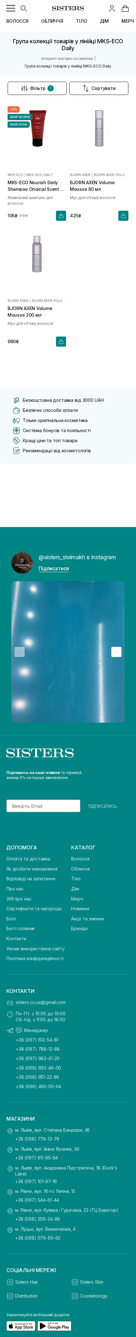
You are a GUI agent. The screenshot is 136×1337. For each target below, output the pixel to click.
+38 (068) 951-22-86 (37, 1077)
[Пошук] (23, 8)
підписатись (102, 806)
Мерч (77, 898)
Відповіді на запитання (30, 878)
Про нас (15, 888)
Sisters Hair (26, 1282)
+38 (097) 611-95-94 (36, 1157)
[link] (125, 8)
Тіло (75, 878)
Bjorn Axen (80, 175)
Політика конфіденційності (35, 958)
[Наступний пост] (116, 652)
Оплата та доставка (28, 858)
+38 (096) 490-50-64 (38, 1086)
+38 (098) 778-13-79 (37, 1138)
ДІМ (104, 21)
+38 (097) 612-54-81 (37, 1039)
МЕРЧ (127, 21)
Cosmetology (93, 1296)
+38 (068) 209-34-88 (37, 1219)
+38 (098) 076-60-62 (37, 1237)
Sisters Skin (91, 1282)
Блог (11, 918)
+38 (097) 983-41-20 (37, 1058)
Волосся (80, 858)
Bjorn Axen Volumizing (111, 175)
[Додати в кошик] (61, 216)
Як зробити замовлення (32, 868)
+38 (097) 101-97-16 (36, 1181)
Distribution (26, 1296)
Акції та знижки (87, 918)
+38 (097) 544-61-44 (37, 1200)
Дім (75, 888)
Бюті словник (20, 928)
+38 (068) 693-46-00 (38, 1067)
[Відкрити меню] (10, 8)
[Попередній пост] (20, 652)
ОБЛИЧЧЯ (52, 21)
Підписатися (54, 568)
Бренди (79, 928)
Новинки (80, 908)
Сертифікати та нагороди (34, 908)
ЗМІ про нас (18, 898)
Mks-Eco (15, 175)
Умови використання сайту (35, 948)
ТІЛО (81, 21)
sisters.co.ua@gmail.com (40, 1002)
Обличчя (80, 868)
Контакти (16, 938)
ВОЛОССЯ (17, 21)
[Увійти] (112, 8)
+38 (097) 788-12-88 (38, 1049)
